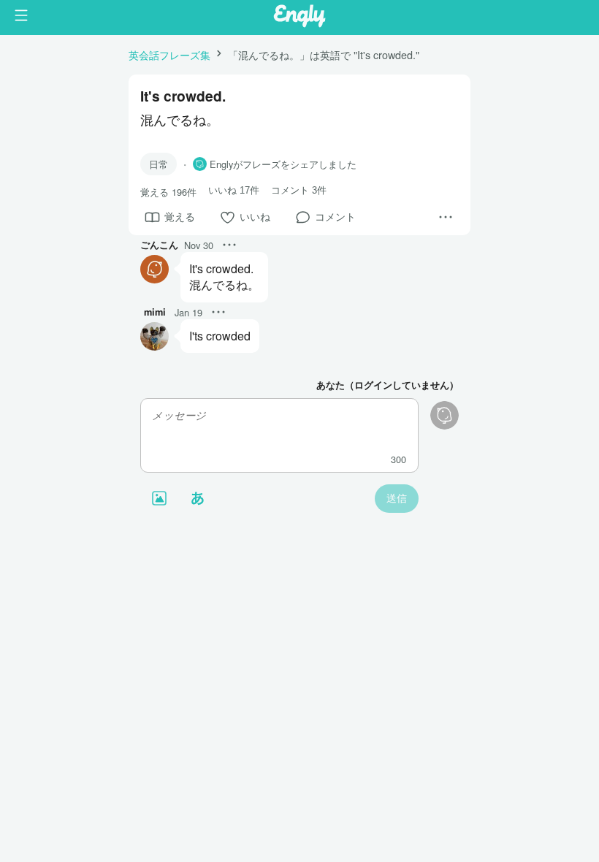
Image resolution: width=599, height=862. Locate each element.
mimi (155, 312)
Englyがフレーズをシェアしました (283, 164)
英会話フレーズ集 (169, 54)
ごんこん (159, 244)
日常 (158, 164)
